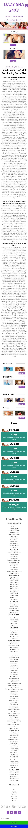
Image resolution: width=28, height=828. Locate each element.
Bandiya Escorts (14, 540)
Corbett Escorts (14, 569)
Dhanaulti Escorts (14, 580)
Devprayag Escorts (14, 577)
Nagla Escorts (14, 702)
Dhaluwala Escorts (14, 579)
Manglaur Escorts (14, 687)
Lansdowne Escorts (14, 678)
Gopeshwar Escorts (14, 608)
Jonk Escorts (14, 632)
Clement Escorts (14, 567)
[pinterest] (19, 812)
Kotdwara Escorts (14, 669)
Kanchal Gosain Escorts (14, 640)
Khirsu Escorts (14, 663)
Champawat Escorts (14, 562)
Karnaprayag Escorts (14, 642)
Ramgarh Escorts (14, 734)
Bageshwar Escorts (14, 532)
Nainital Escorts (14, 704)
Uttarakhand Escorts (14, 774)
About (14, 791)
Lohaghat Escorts (14, 680)
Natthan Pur (14, 711)
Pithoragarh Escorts (14, 730)
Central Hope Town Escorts (14, 553)
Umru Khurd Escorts (14, 773)
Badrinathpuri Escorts (14, 530)
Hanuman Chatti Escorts (14, 616)
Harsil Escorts (14, 621)
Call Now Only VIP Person (14, 67)
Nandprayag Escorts (14, 708)
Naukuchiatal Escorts (14, 715)
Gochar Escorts (14, 606)
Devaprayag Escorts (14, 575)
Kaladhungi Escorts (14, 636)
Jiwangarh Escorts (14, 631)
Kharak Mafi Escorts (14, 657)
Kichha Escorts (14, 665)
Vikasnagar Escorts (14, 778)
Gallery (14, 794)
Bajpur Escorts (14, 536)
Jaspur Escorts (14, 625)
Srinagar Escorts (14, 760)
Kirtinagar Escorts (14, 667)
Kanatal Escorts (14, 638)
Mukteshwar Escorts (14, 695)
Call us (14, 17)
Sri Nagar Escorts (14, 761)
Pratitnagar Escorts (14, 732)
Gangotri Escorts (14, 599)
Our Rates (14, 796)
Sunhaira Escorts (14, 763)
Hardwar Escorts (14, 618)
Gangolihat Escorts (14, 597)
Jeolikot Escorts (14, 627)
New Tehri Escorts (14, 717)
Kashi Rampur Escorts (14, 645)
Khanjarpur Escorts (14, 656)
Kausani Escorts (14, 647)
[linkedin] (15, 812)
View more (13, 45)
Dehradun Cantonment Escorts (14, 571)
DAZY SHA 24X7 (14, 7)
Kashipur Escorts (14, 644)
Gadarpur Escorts (14, 595)
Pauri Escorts (14, 726)
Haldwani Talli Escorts (14, 614)
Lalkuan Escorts (14, 672)
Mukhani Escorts (14, 693)
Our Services (14, 793)
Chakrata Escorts (14, 554)
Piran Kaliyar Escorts (14, 728)
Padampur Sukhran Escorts (14, 721)
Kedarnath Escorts (14, 649)
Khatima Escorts (14, 659)
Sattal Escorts (14, 750)
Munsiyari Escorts (14, 696)
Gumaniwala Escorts (14, 610)
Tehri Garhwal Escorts (14, 769)
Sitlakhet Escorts (14, 758)
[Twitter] (11, 812)
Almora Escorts (14, 525)
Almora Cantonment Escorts (14, 523)
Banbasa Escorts (14, 538)
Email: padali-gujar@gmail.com (14, 20)
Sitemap (14, 800)
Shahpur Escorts (14, 752)
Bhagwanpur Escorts (14, 545)
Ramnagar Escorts (14, 735)
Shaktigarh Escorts (14, 754)
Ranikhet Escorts (14, 737)
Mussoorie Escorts (14, 698)
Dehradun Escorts (14, 573)
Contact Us (14, 798)
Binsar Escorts (14, 551)
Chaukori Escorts (14, 564)
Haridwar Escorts (14, 619)
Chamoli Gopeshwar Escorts (14, 560)
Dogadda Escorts (14, 590)
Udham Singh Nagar (14, 771)
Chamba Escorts (14, 556)
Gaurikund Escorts (14, 605)
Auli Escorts (14, 527)
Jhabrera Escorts (14, 629)
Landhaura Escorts (14, 676)
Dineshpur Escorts (14, 588)
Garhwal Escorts (14, 601)
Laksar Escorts (14, 670)
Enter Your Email (5, 818)
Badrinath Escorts (14, 528)
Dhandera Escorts (14, 582)
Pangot (14, 722)
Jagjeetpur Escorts (14, 623)
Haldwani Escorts (14, 612)
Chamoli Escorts (14, 558)
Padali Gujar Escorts (14, 719)
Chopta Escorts (14, 566)
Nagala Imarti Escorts (14, 700)
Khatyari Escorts (14, 661)
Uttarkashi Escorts (14, 776)
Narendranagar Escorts (14, 709)
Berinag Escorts (14, 543)
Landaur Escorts (14, 674)
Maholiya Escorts (14, 682)
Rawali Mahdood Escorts (14, 739)
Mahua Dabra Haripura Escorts (14, 683)
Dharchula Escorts (14, 584)
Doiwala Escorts (14, 592)
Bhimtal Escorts (14, 547)
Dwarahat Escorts (14, 593)
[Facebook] (8, 812)
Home (14, 789)
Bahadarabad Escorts (14, 534)
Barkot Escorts (14, 541)
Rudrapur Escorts (14, 747)
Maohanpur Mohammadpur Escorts (14, 689)
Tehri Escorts (14, 767)
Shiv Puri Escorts (14, 756)
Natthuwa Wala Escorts (14, 713)
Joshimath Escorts (14, 634)
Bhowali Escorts (14, 549)
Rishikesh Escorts (14, 741)
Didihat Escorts (14, 586)
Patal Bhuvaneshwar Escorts (14, 724)
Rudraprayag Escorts (14, 745)
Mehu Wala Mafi (14, 691)
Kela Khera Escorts (14, 651)
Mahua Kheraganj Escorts (14, 685)
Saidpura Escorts (14, 748)
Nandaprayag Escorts (14, 706)
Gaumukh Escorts (14, 603)
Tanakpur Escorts (14, 765)
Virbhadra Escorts (14, 780)
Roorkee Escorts (14, 743)
